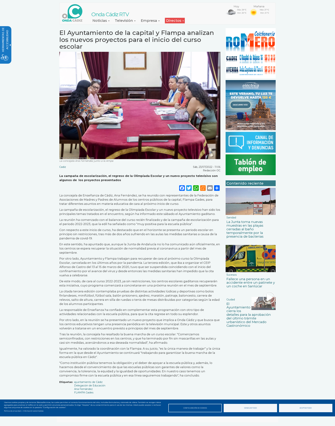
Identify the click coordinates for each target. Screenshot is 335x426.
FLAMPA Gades (83, 392)
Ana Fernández (83, 389)
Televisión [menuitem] (124, 20)
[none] (216, 188)
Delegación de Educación (89, 385)
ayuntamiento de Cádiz (88, 382)
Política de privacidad (12, 411)
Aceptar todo (306, 408)
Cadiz (62, 167)
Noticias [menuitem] (100, 20)
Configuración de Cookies (195, 408)
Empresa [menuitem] (149, 20)
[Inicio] (73, 13)
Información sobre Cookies (33, 411)
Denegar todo (250, 408)
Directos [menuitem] (174, 20)
